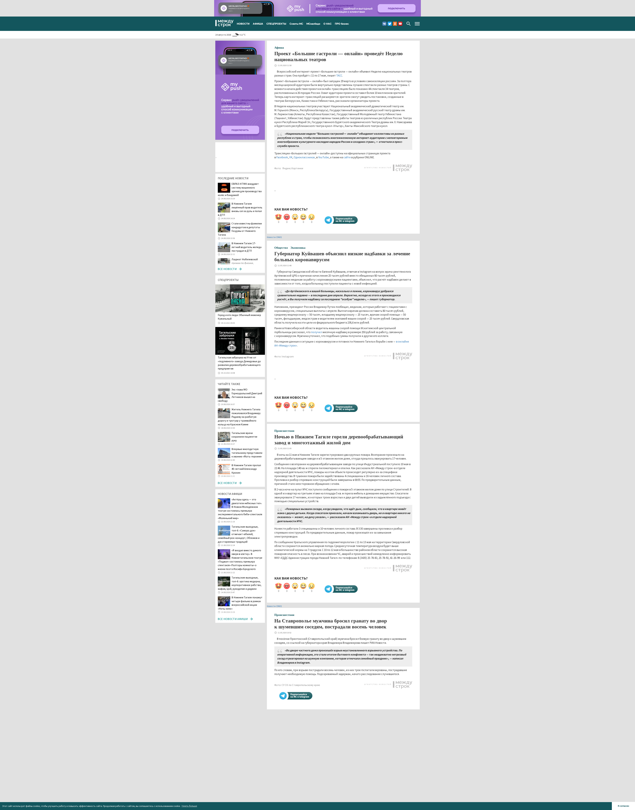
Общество (281, 247)
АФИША (258, 23)
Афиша (279, 47)
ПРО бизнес (342, 23)
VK (290, 157)
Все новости (227, 269)
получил (316, 332)
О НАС (327, 23)
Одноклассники (395, 24)
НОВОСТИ (243, 23)
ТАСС (339, 75)
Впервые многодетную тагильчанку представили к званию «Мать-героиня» (247, 452)
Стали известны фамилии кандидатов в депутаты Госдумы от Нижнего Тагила (240, 229)
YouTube (323, 157)
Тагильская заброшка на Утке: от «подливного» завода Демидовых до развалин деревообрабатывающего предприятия (239, 363)
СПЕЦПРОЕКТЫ (276, 23)
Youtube (400, 24)
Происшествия (284, 430)
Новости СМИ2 (274, 237)
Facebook (282, 157)
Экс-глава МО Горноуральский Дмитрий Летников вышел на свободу (240, 395)
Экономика (297, 247)
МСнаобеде (313, 23)
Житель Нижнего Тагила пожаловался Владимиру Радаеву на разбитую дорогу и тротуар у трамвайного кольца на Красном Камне (239, 417)
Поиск (408, 24)
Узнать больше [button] (189, 805)
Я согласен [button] (623, 805)
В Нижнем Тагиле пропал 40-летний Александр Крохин (246, 468)
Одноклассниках (304, 157)
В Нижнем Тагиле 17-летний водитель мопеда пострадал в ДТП (246, 247)
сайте (347, 157)
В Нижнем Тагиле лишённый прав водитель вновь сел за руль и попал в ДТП (240, 209)
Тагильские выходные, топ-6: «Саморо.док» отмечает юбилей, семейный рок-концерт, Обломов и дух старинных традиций (238, 534)
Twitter (390, 24)
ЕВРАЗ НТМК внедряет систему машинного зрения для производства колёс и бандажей (240, 189)
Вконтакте (384, 24)
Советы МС (296, 23)
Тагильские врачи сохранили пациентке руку (244, 436)
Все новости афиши (233, 619)
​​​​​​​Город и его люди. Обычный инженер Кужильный (239, 316)
